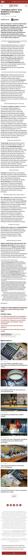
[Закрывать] (26, 544)
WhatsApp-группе (19, 309)
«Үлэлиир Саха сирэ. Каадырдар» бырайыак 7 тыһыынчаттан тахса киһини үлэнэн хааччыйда (14, 441)
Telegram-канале (7, 309)
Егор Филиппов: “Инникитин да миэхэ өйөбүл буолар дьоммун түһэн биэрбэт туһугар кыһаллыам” (13, 321)
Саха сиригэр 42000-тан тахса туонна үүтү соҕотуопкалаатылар (13, 390)
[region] (14, 549)
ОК (14, 553)
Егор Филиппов (16, 334)
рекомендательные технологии (19, 530)
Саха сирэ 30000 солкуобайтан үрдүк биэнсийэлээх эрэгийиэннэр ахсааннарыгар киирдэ (14, 365)
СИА (15, 16)
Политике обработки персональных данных (13, 548)
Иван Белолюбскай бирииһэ (8, 336)
